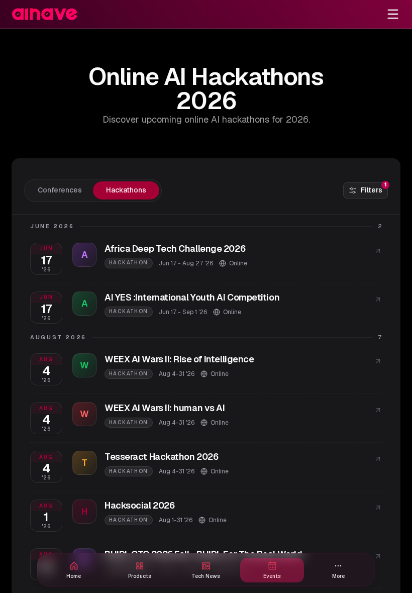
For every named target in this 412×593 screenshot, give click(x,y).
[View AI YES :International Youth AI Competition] (378, 299)
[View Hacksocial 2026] (378, 508)
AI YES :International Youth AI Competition (192, 297)
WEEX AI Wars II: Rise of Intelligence (179, 359)
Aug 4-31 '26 (176, 374)
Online (238, 263)
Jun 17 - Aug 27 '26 (186, 263)
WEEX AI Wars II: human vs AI (165, 408)
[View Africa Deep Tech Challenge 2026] (378, 251)
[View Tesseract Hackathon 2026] (378, 459)
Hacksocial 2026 (139, 505)
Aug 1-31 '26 (175, 520)
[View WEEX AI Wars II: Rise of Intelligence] (378, 361)
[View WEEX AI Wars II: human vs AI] (378, 410)
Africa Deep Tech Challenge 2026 (175, 248)
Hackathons (126, 189)
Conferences (60, 189)
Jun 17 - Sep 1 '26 (183, 312)
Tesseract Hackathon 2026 (161, 456)
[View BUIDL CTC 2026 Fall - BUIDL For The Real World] (378, 556)
